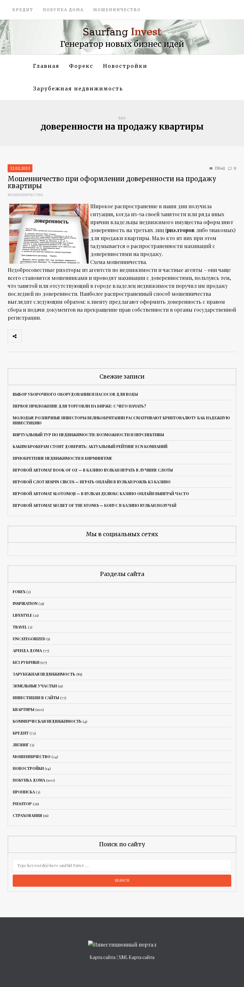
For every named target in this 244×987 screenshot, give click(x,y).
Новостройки (125, 66)
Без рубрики (26, 662)
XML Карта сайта (136, 957)
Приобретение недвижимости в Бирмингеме (62, 458)
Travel (20, 626)
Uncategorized (29, 638)
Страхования (27, 815)
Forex (19, 591)
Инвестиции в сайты (36, 697)
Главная (46, 66)
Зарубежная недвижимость (78, 88)
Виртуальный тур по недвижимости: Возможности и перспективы (88, 434)
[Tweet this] (42, 336)
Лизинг (21, 744)
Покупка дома (63, 9)
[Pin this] (70, 336)
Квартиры (23, 709)
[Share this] (28, 336)
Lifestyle (22, 615)
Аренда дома (27, 650)
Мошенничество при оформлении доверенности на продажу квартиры (112, 182)
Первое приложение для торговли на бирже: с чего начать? (79, 405)
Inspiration (25, 603)
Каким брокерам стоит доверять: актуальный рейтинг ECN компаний (90, 446)
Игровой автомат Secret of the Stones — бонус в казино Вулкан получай (94, 505)
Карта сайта (102, 957)
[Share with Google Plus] (56, 336)
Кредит (22, 9)
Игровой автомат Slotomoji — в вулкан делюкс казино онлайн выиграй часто (101, 493)
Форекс (81, 66)
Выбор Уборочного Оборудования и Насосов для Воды (75, 394)
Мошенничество (117, 9)
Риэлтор (22, 803)
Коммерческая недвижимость (47, 721)
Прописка (24, 791)
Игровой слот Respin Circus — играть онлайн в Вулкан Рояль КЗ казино (92, 481)
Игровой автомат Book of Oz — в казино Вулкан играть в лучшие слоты (93, 469)
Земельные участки (35, 685)
